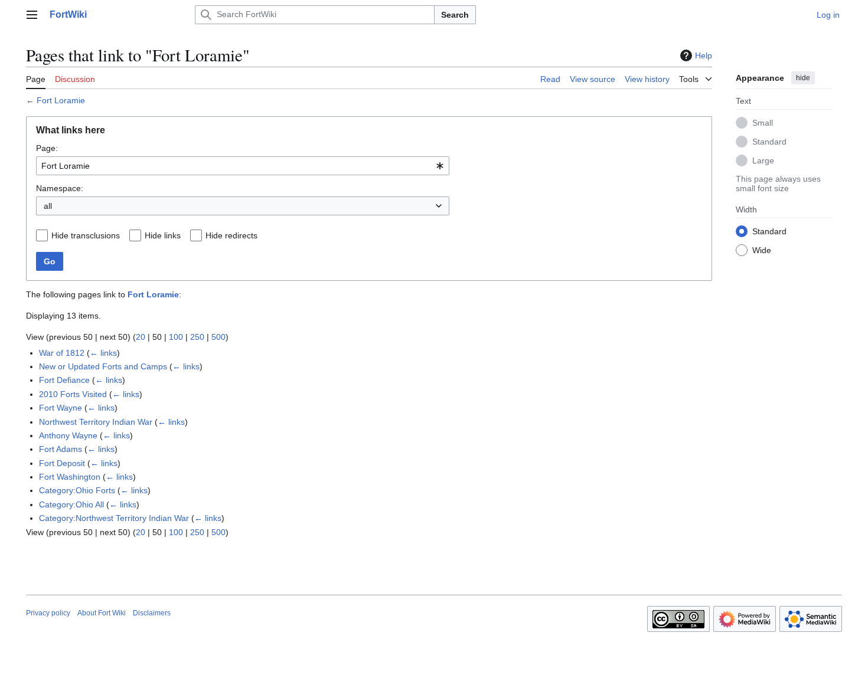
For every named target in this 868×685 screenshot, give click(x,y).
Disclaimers (152, 613)
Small (762, 122)
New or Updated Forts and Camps (103, 366)
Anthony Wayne (68, 435)
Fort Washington (69, 476)
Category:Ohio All (71, 504)
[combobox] (242, 165)
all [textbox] (48, 206)
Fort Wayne (60, 407)
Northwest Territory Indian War (95, 422)
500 (218, 337)
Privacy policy (48, 613)
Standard (769, 141)
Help (703, 55)
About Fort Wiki (101, 613)
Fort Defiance (64, 380)
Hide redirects (231, 235)
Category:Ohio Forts (77, 490)
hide (803, 78)
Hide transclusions (85, 235)
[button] (31, 14)
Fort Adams (60, 449)
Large (763, 160)
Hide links (163, 235)
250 (197, 337)
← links (103, 353)
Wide (761, 249)
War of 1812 (61, 353)
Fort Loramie (61, 100)
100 (176, 337)
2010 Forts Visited (73, 394)
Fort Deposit (62, 463)
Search (455, 14)
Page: (47, 148)
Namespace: (59, 188)
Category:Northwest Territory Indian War (114, 518)
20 (140, 337)
